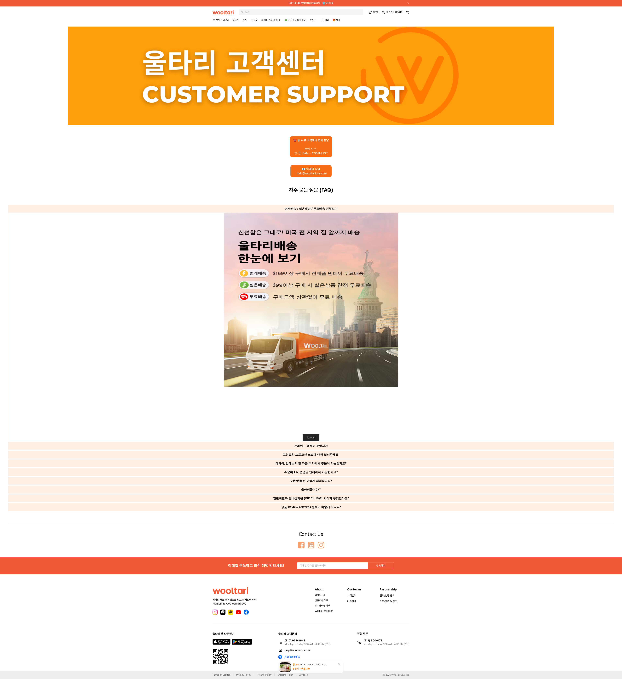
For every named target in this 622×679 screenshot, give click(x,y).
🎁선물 (336, 20)
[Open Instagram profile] (321, 545)
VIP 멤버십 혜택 (322, 605)
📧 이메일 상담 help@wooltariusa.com (311, 171)
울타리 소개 (320, 595)
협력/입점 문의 (387, 595)
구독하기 (380, 565)
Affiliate (303, 674)
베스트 (236, 20)
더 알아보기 (311, 437)
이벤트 (313, 20)
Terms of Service (221, 674)
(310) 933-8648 (295, 640)
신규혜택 (324, 20)
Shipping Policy (285, 674)
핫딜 (245, 20)
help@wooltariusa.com (298, 650)
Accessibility (292, 656)
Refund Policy (264, 674)
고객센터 (351, 595)
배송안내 (351, 601)
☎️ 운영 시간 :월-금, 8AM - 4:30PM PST (311, 146)
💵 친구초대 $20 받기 (295, 20)
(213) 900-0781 (374, 640)
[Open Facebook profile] (301, 545)
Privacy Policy (243, 674)
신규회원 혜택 (321, 600)
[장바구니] (407, 12)
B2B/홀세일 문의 (388, 601)
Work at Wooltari (324, 610)
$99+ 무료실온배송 (271, 20)
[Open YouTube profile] (311, 545)
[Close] (406, 3)
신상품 (254, 20)
